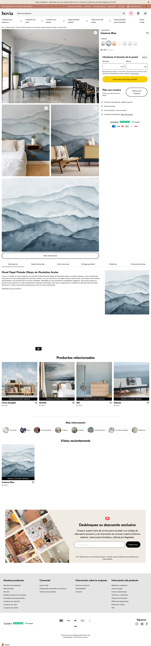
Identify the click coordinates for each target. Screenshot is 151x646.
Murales (6, 592)
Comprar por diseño (11, 608)
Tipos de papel (117, 588)
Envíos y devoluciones (119, 592)
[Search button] (123, 13)
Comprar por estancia (12, 601)
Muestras (113, 264)
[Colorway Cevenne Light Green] (130, 43)
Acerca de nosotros (82, 585)
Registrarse (133, 544)
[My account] (138, 13)
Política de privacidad (119, 598)
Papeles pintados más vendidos (15, 595)
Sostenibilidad (81, 588)
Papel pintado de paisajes (49, 27)
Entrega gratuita (88, 264)
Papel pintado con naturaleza (31, 27)
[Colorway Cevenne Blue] (108, 43)
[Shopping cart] (145, 13)
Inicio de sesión (135, 6)
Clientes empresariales (48, 592)
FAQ (113, 608)
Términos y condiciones (120, 595)
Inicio (3, 27)
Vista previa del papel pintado (125, 79)
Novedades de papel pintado (14, 598)
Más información (50, 255)
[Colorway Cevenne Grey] (103, 43)
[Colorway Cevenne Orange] (114, 43)
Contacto (79, 592)
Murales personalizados (12, 585)
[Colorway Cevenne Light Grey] (135, 43)
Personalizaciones (138, 264)
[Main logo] (8, 13)
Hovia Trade (44, 585)
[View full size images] (95, 32)
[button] (146, 6)
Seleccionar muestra (136, 92)
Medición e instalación (119, 585)
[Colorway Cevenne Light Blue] (124, 43)
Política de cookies (118, 604)
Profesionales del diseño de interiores (53, 588)
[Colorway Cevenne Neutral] (119, 43)
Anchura (112, 64)
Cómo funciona (63, 264)
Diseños (18, 27)
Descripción (13, 264)
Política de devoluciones (120, 601)
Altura (136, 64)
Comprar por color (10, 604)
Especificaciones (38, 264)
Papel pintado (10, 27)
